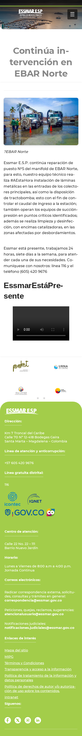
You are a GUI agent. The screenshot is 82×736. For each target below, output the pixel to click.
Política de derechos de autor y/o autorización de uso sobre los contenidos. (40, 688)
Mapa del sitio (16, 650)
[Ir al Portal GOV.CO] (24, 512)
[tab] (38, 398)
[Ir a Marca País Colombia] (51, 512)
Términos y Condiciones (24, 663)
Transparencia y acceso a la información (38, 669)
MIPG (9, 657)
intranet (11, 697)
